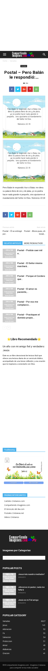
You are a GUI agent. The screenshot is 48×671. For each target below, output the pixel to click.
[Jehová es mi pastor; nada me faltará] (9, 590)
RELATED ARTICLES (12, 243)
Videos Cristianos (11, 517)
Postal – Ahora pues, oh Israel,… (34, 232)
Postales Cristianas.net (14, 513)
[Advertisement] (24, 25)
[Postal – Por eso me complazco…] (9, 305)
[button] (44, 54)
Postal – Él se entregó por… (12, 232)
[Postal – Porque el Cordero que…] (9, 279)
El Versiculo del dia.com (14, 509)
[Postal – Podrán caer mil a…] (9, 253)
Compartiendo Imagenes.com (17, 505)
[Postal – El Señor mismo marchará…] (9, 266)
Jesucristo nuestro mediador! (31, 574)
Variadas (13, 61)
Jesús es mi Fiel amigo (28, 600)
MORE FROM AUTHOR (33, 243)
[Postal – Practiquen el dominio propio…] (9, 317)
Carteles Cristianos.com (14, 501)
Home (5, 61)
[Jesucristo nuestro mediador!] (9, 577)
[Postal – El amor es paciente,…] (9, 292)
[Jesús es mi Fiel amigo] (9, 603)
